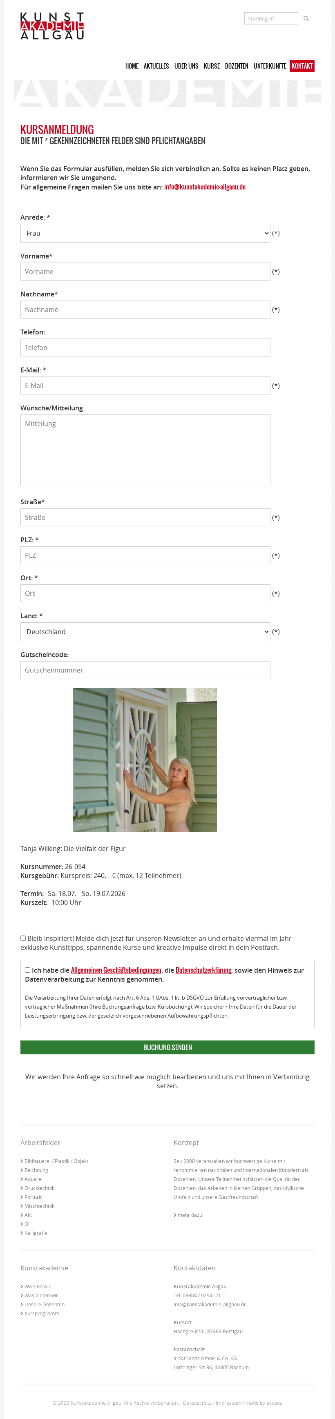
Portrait (33, 1197)
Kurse (212, 66)
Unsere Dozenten (45, 1304)
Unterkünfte (270, 66)
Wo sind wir (38, 1286)
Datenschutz (197, 1402)
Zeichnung (36, 1170)
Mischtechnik (39, 1206)
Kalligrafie (36, 1233)
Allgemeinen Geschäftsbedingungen (116, 970)
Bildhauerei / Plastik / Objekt (56, 1161)
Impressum (228, 1402)
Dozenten (236, 66)
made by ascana (264, 1402)
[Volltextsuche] (306, 18)
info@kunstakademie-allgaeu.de (205, 187)
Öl (27, 1224)
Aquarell (34, 1179)
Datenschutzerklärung (203, 970)
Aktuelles (156, 66)
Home (131, 66)
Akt (28, 1215)
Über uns (186, 66)
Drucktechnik (39, 1188)
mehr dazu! (190, 1215)
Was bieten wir (41, 1295)
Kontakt (302, 66)
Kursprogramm (42, 1313)
